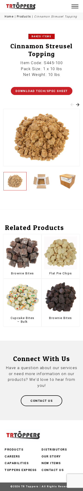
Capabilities (17, 463)
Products (24, 16)
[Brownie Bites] (22, 252)
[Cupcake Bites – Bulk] (22, 297)
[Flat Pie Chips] (60, 252)
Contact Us (53, 470)
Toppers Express (21, 470)
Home (9, 16)
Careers (12, 456)
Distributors (54, 449)
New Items (51, 463)
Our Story (51, 456)
